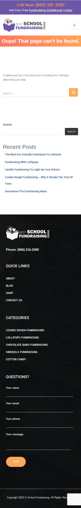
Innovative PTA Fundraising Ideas (26, 191)
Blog (9, 285)
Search (7, 124)
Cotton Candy (16, 359)
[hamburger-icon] (74, 25)
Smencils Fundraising (22, 352)
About (10, 278)
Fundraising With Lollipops (21, 162)
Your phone (13, 418)
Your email (12, 403)
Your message (14, 434)
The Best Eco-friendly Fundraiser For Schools (33, 154)
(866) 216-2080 (28, 249)
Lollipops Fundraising (22, 337)
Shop (9, 293)
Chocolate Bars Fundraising (27, 344)
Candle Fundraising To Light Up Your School (32, 169)
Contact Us (14, 300)
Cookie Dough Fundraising (25, 330)
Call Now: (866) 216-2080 (40, 5)
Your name (12, 387)
